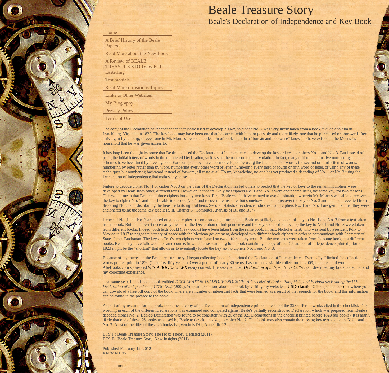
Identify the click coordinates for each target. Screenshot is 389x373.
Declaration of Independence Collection (277, 267)
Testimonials (117, 79)
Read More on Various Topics (134, 87)
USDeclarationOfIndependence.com (318, 286)
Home (111, 32)
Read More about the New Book (136, 53)
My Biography (119, 103)
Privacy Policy (119, 110)
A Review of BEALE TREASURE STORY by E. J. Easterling (133, 66)
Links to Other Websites (128, 95)
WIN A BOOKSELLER (167, 267)
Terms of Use (118, 118)
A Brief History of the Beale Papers (132, 42)
